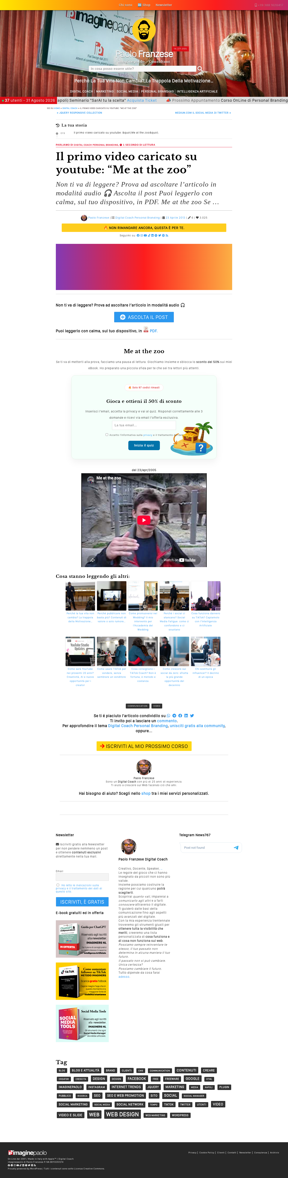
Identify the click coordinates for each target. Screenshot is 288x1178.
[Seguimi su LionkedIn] (152, 235)
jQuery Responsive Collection (79, 112)
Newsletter (245, 1152)
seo (97, 1095)
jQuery (153, 1087)
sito (154, 1095)
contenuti (186, 1070)
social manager (194, 1095)
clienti (127, 1070)
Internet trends (126, 1087)
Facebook (137, 1078)
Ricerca (82, 1095)
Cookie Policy (206, 1152)
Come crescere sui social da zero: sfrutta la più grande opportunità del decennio (174, 677)
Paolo (144, 53)
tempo (154, 1104)
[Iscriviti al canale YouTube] (145, 235)
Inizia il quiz (144, 445)
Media (194, 1087)
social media (102, 1104)
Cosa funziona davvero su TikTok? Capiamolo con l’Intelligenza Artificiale (205, 619)
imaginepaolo (70, 1087)
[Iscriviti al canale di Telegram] (12, 1165)
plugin (224, 1087)
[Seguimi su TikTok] (149, 235)
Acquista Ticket (107, 100)
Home (57, 108)
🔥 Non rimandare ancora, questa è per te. (144, 228)
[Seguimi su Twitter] (159, 235)
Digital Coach (81, 91)
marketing (175, 1087)
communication (138, 706)
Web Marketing (155, 1115)
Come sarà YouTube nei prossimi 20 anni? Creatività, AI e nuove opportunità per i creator (80, 677)
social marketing (73, 1104)
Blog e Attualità (85, 1070)
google (193, 1079)
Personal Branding (157, 91)
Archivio (274, 1152)
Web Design (122, 1114)
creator (64, 1079)
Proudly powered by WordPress (25, 1168)
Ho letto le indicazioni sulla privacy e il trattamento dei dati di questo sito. (79, 888)
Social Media (127, 91)
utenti (201, 1104)
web (94, 1114)
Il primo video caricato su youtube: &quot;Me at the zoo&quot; (116, 132)
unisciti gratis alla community (197, 725)
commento (167, 720)
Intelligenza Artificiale (197, 91)
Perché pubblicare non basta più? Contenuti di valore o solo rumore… (111, 617)
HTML (209, 1079)
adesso (124, 977)
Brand (110, 1070)
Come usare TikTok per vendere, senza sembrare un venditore (111, 673)
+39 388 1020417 (270, 5)
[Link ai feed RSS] (167, 235)
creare (209, 1070)
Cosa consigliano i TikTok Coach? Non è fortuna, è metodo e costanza (143, 674)
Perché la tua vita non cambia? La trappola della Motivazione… (80, 617)
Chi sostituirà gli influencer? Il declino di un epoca (206, 673)
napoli (209, 1087)
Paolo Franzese (98, 217)
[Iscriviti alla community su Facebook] (138, 235)
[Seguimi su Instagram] (141, 235)
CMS (140, 1070)
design (99, 1079)
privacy (147, 435)
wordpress (180, 1115)
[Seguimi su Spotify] (156, 235)
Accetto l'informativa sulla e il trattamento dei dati (146, 435)
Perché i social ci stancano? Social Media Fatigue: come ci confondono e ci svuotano (174, 621)
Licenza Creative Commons (89, 1168)
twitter (185, 1104)
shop (146, 793)
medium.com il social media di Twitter (203, 112)
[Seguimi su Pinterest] (163, 235)
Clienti (221, 1152)
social (170, 1095)
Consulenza (260, 1152)
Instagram (96, 1087)
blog (62, 1070)
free (155, 1078)
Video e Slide (70, 1115)
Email (59, 871)
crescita (81, 1079)
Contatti (232, 1152)
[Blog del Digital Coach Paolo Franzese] (144, 40)
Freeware (172, 1078)
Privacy (192, 1152)
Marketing (105, 91)
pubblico (65, 1095)
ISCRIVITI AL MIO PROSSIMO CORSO (147, 746)
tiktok (169, 1104)
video (156, 706)
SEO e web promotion (125, 1095)
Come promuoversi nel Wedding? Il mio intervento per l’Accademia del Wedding (143, 621)
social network (130, 1104)
